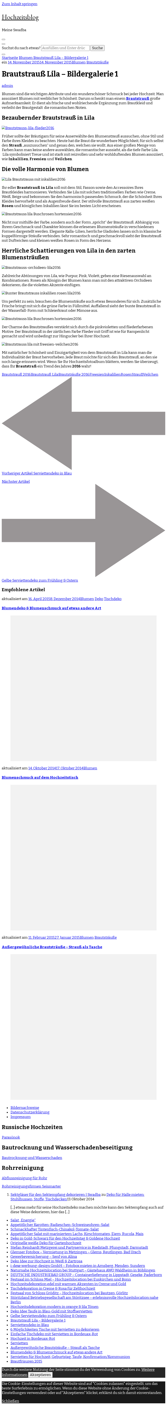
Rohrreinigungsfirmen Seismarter (31, 1186)
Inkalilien (112, 374)
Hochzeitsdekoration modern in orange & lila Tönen (54, 1306)
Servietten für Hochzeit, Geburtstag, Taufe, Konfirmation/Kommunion (70, 1357)
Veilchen (150, 374)
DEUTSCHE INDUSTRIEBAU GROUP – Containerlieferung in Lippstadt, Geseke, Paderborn (86, 1275)
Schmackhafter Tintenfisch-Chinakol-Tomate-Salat (54, 1229)
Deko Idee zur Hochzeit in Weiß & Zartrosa (46, 1261)
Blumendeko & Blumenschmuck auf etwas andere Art (51, 608)
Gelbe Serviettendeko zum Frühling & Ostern (48, 1316)
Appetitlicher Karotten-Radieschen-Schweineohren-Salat (59, 1225)
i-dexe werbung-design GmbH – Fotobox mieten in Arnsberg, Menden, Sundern (77, 1265)
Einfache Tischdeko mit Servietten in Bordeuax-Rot (54, 1334)
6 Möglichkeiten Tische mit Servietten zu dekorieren (54, 1329)
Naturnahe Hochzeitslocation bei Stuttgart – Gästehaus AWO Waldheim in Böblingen (82, 1270)
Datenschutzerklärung (30, 1112)
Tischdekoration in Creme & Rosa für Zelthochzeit (52, 1288)
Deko (99, 599)
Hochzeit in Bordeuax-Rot (32, 1338)
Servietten (19, 1343)
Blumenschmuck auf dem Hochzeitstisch (40, 777)
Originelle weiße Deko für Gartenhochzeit (45, 1243)
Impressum (20, 1117)
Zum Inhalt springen (19, 4)
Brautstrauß (137, 98)
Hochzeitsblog (20, 17)
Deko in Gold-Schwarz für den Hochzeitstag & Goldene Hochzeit (65, 1238)
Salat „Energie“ (23, 1220)
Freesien (96, 374)
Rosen (126, 374)
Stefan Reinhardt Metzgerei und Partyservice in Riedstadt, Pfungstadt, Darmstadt (79, 1247)
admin (7, 85)
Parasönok (11, 1137)
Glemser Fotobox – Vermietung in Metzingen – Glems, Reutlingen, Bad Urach (75, 1252)
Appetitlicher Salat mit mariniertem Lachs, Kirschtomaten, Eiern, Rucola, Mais (77, 1234)
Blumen (79, 62)
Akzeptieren (40, 1375)
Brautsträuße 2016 (73, 374)
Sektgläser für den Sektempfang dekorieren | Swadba (55, 1194)
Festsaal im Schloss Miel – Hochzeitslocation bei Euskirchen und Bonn (70, 1279)
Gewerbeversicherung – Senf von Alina (43, 1256)
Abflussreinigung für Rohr (24, 1178)
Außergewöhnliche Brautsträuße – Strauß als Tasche (52, 947)
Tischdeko (113, 599)
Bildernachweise (24, 1107)
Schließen (10, 1401)
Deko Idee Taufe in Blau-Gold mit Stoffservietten (51, 1311)
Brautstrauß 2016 (16, 374)
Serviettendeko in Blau (29, 1325)
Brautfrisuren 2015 (26, 1361)
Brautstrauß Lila (44, 374)
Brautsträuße (97, 62)
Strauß (137, 374)
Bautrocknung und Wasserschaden (32, 1158)
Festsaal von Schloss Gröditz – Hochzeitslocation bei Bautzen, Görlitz (69, 1293)
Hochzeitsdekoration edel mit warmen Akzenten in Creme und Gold (68, 1284)
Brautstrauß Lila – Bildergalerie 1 (37, 1320)
